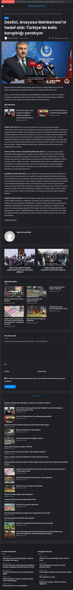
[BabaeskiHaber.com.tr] (36, 6)
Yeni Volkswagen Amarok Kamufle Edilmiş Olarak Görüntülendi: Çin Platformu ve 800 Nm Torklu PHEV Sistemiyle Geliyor (39, 533)
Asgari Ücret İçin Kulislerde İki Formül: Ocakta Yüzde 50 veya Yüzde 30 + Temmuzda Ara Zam (14, 321)
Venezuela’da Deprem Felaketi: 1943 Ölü (57, 288)
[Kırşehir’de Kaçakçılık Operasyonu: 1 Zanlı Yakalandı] (9, 480)
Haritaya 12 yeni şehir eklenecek (27, 504)
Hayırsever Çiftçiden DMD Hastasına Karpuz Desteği (34, 523)
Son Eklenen (36, 396)
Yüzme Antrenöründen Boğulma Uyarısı (34, 300)
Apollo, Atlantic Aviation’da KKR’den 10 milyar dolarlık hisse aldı (26, 457)
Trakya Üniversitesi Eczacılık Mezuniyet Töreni (58, 308)
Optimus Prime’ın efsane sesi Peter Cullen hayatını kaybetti (25, 452)
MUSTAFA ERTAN (12, 38)
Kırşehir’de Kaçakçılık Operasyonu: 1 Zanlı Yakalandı (34, 477)
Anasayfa (8, 14)
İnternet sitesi (42, 371)
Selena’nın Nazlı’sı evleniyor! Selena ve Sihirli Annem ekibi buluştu (26, 425)
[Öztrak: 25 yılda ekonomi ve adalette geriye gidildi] (43, 112)
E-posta (7, 371)
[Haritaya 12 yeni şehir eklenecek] (9, 507)
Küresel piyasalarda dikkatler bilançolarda (19, 518)
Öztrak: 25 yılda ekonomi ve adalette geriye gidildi (33, 416)
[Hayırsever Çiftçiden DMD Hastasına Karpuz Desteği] (9, 525)
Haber (14, 14)
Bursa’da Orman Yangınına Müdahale (36, 319)
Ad (5, 364)
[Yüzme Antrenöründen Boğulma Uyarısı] (36, 291)
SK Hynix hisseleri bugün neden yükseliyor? (19, 494)
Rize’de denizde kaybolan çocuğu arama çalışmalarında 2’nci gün (27, 513)
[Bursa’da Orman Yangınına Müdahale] (36, 311)
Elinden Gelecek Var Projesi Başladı (13, 300)
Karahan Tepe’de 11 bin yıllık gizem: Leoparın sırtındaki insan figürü (27, 403)
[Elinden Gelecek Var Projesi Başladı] (14, 291)
